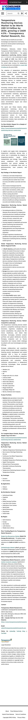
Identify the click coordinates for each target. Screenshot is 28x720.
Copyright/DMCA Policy (9, 717)
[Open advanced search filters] (22, 13)
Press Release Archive (16, 711)
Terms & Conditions (20, 714)
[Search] (18, 13)
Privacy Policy (21, 717)
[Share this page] (26, 13)
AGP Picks (4, 2)
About (7, 711)
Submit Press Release (8, 714)
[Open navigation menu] (2, 13)
